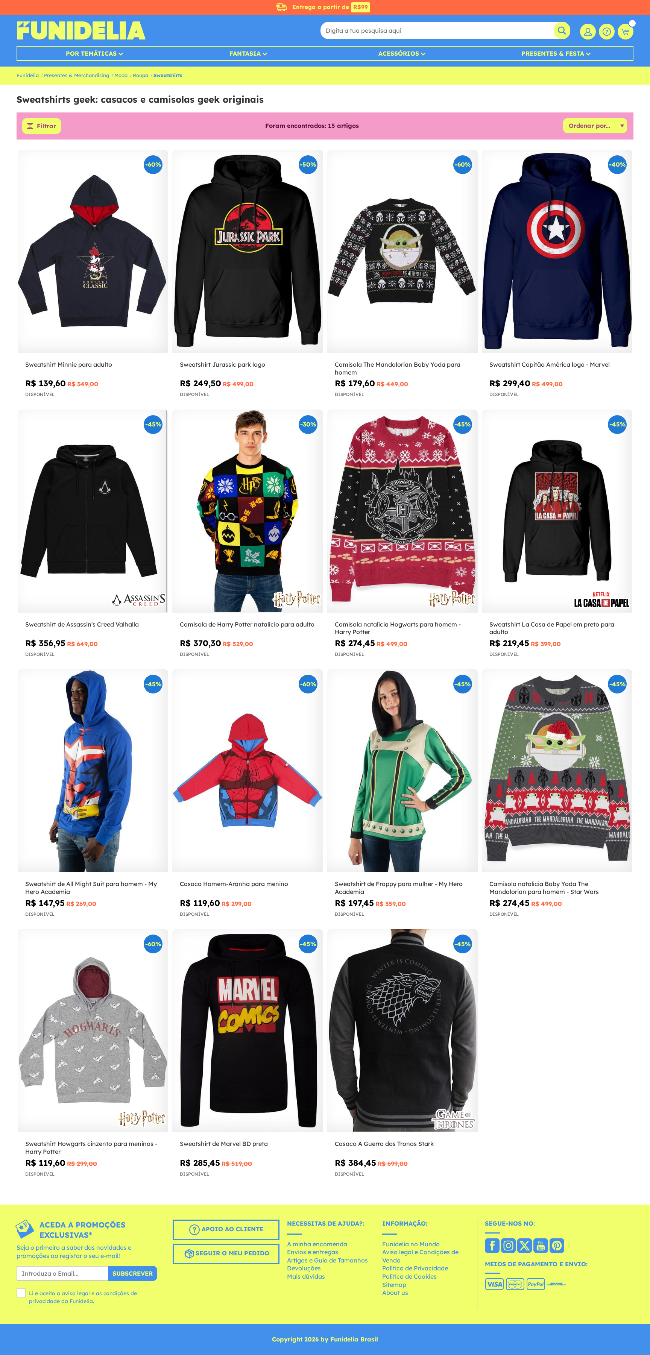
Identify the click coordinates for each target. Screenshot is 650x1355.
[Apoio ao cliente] (607, 31)
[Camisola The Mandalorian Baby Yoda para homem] (402, 251)
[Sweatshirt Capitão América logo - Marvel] (557, 251)
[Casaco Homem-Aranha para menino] (247, 770)
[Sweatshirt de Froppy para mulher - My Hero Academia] (402, 770)
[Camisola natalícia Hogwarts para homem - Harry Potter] (402, 511)
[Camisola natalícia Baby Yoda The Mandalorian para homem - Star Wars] (557, 770)
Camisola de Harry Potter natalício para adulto (247, 624)
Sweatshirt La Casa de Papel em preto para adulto (551, 628)
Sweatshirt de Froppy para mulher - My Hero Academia (399, 887)
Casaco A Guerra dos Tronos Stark (384, 1143)
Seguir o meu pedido (231, 1253)
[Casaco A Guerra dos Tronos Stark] (402, 1030)
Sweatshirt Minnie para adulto (68, 364)
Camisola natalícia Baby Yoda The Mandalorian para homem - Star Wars (544, 887)
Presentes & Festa (552, 53)
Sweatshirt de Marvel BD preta (224, 1143)
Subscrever (132, 1273)
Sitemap (394, 1284)
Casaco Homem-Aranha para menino (234, 884)
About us (395, 1292)
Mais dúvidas (306, 1276)
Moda (121, 75)
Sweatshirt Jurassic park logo (222, 364)
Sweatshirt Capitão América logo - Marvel (549, 364)
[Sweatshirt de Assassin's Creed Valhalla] (93, 511)
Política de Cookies (409, 1276)
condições (116, 1293)
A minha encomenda (317, 1244)
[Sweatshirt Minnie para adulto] (93, 251)
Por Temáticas (91, 53)
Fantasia (245, 53)
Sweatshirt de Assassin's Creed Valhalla (82, 624)
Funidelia (28, 75)
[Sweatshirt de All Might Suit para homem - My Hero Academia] (93, 770)
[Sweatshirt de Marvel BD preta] (247, 1030)
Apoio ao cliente (231, 1229)
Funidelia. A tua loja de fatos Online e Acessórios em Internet (81, 30)
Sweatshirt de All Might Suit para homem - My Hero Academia (91, 887)
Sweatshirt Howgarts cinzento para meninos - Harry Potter (91, 1147)
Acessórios (398, 53)
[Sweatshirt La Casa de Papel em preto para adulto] (557, 511)
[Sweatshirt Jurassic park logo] (247, 251)
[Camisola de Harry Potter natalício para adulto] (247, 511)
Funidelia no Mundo (411, 1244)
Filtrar (46, 126)
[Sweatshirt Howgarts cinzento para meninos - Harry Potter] (93, 1030)
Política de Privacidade (415, 1268)
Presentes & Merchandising (76, 75)
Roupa (140, 75)
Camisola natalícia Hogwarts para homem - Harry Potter (398, 628)
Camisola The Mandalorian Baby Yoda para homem (397, 368)
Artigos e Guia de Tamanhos (327, 1260)
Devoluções (304, 1268)
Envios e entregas (312, 1252)
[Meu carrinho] (625, 31)
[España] (492, 1246)
